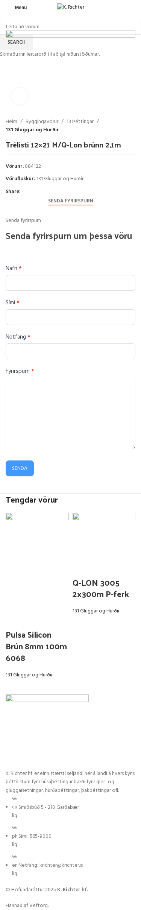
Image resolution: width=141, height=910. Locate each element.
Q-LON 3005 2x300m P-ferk (101, 588)
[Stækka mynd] (19, 96)
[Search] (133, 7)
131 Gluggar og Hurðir (29, 675)
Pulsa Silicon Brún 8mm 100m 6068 (36, 646)
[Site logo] (70, 7)
